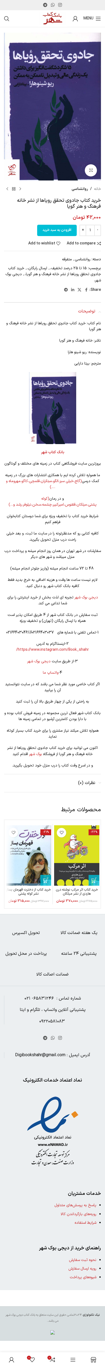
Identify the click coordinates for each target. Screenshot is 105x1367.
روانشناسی (80, 189)
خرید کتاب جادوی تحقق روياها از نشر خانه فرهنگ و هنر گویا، (54, 271)
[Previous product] (20, 189)
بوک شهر (35, 754)
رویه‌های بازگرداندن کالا (78, 1214)
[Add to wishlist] (61, 832)
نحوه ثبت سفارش (82, 1260)
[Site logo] (52, 18)
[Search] (6, 18)
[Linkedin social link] (72, 290)
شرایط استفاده (85, 1223)
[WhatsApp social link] (52, 5)
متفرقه (67, 259)
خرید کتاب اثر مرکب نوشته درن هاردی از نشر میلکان (77, 891)
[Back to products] (13, 189)
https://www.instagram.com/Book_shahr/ (52, 650)
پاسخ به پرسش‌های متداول (75, 1205)
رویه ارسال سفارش (82, 1268)
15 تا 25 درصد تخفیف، (68, 268)
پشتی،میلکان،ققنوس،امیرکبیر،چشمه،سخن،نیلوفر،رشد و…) (53, 504)
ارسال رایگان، (37, 268)
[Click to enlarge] (91, 170)
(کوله (45, 499)
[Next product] (7, 189)
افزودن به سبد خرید (57, 230)
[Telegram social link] (45, 5)
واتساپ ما (50, 673)
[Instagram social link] (60, 5)
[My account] (75, 18)
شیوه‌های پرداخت (83, 1277)
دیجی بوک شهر (86, 597)
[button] (94, 880)
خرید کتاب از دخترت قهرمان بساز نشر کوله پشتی (28, 891)
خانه (97, 189)
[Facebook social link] (86, 290)
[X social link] (79, 290)
